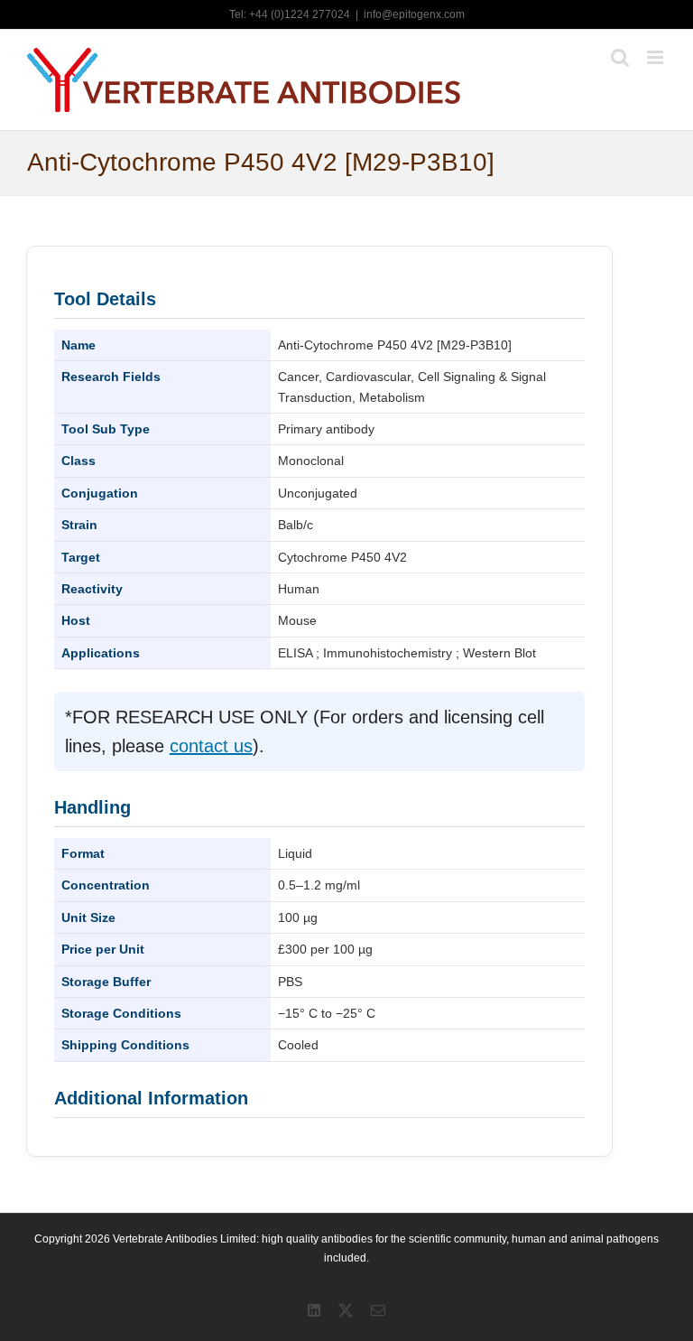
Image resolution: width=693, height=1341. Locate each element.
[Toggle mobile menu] (656, 57)
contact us (211, 746)
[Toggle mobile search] (620, 57)
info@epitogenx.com (414, 14)
